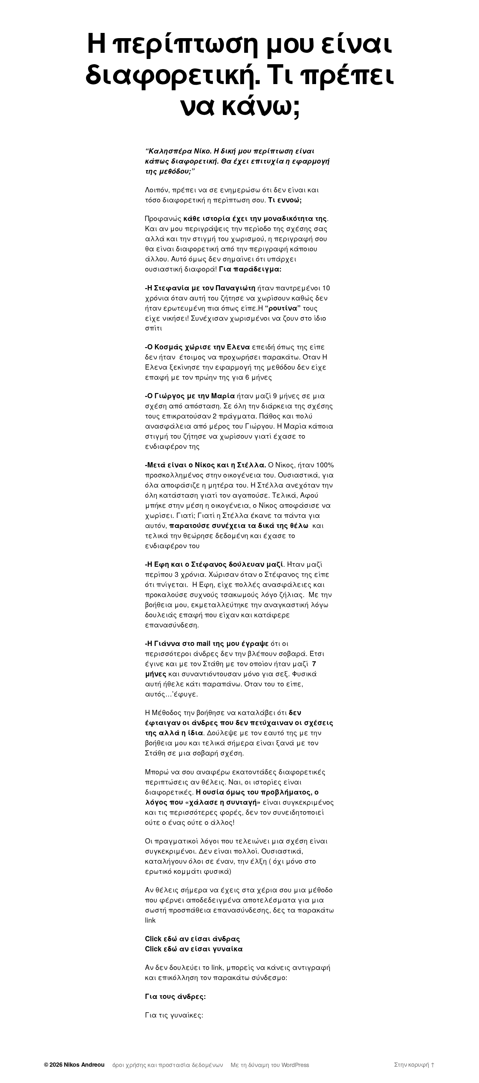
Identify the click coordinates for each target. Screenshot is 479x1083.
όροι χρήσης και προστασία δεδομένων (167, 1064)
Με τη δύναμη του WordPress (270, 1064)
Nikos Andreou (84, 1064)
